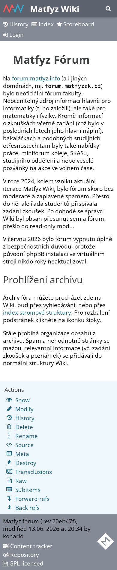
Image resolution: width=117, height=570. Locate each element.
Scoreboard (78, 24)
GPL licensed (26, 563)
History (18, 24)
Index (45, 24)
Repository (24, 554)
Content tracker (30, 546)
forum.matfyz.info (36, 78)
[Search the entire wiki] (108, 8)
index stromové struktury (37, 312)
